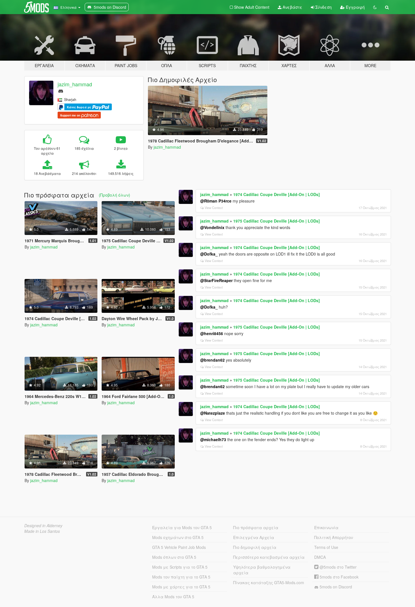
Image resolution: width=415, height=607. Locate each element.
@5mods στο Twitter (337, 567)
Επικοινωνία (326, 527)
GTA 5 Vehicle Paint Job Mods (179, 547)
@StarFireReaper (216, 280)
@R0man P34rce (215, 201)
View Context (214, 207)
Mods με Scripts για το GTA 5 (179, 567)
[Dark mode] (375, 7)
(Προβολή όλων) (114, 195)
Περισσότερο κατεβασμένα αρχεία (269, 557)
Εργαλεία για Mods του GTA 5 (182, 527)
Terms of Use (326, 547)
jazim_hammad (75, 84)
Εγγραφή (355, 7)
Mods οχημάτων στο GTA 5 (178, 537)
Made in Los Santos (42, 531)
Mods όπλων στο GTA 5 (174, 557)
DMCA (320, 557)
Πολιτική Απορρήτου (333, 537)
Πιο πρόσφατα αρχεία (255, 527)
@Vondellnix (212, 227)
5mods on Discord (335, 587)
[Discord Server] (61, 90)
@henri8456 (211, 333)
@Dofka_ (209, 254)
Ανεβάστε (291, 7)
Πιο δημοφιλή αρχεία (254, 547)
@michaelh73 (213, 439)
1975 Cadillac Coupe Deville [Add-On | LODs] (276, 221)
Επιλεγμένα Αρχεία (253, 537)
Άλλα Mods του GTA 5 (173, 596)
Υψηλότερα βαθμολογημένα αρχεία (261, 569)
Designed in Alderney (43, 525)
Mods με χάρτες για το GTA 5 (181, 587)
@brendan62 (212, 360)
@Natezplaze (212, 413)
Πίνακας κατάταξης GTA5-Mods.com (268, 582)
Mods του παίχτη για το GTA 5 (181, 577)
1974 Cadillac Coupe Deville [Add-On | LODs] (276, 194)
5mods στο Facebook (338, 577)
